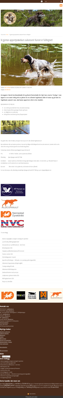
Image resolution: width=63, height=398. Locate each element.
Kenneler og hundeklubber (5, 340)
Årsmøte (53, 387)
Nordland (46, 385)
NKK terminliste (3, 339)
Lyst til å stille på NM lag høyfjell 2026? (10, 242)
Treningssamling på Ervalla (8, 266)
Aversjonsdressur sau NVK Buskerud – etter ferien (13, 245)
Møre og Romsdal (27, 385)
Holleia (53, 384)
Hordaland (57, 384)
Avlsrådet (17, 384)
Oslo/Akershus (7, 90)
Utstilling (1, 337)
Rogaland (9, 387)
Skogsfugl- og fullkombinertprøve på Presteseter (13, 251)
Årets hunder (48, 387)
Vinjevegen (41, 387)
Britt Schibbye (7, 87)
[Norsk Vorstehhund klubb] (31, 19)
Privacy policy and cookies (31, 397)
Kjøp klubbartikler (3, 347)
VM (44, 387)
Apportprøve (9, 383)
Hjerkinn (49, 383)
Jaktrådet (12, 385)
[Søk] (61, 1)
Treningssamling (20, 387)
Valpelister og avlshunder (5, 332)
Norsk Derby (50, 385)
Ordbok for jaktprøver (4, 333)
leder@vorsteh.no (6, 314)
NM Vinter (42, 385)
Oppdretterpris (57, 385)
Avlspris (14, 383)
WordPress (33, 393)
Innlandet (2, 385)
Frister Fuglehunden (4, 344)
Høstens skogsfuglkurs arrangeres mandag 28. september (15, 239)
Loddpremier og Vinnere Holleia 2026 (10, 275)
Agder (1, 383)
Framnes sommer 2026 (7, 254)
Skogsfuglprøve (13, 387)
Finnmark (36, 384)
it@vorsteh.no (7, 316)
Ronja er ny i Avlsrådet (7, 281)
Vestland (38, 387)
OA (54, 385)
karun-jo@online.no (10, 311)
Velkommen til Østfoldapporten (9, 269)
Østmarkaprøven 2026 (7, 248)
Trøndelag (29, 387)
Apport (4, 384)
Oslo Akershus (3, 387)
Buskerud (25, 383)
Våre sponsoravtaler (4, 350)
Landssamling (17, 385)
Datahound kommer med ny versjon (10, 272)
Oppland (61, 385)
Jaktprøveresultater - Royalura (6, 342)
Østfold (57, 387)
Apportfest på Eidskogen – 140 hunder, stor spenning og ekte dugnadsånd (19, 260)
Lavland (22, 385)
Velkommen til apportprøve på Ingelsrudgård (12, 263)
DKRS (30, 383)
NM (31, 385)
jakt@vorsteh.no (5, 317)
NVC (52, 385)
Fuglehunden (41, 384)
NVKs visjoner (2, 335)
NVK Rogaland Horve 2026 (8, 278)
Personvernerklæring (4, 323)
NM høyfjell (34, 385)
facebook (42, 1)
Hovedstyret (61, 383)
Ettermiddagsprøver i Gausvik (9, 257)
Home (7, 34)
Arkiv (1, 356)
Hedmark (46, 384)
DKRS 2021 (32, 383)
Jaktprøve (7, 385)
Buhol (21, 383)
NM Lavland (38, 385)
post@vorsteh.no (10, 309)
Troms (25, 387)
